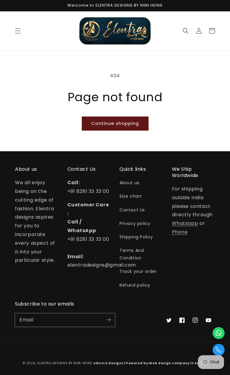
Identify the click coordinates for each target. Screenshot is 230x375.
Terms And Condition (131, 254)
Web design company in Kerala (178, 363)
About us (129, 183)
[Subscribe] (108, 319)
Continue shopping (115, 123)
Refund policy (134, 285)
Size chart (130, 196)
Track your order (138, 271)
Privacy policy (134, 223)
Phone (180, 232)
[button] (18, 30)
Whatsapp (185, 223)
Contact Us (132, 210)
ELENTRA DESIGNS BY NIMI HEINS (64, 363)
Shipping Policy (136, 237)
